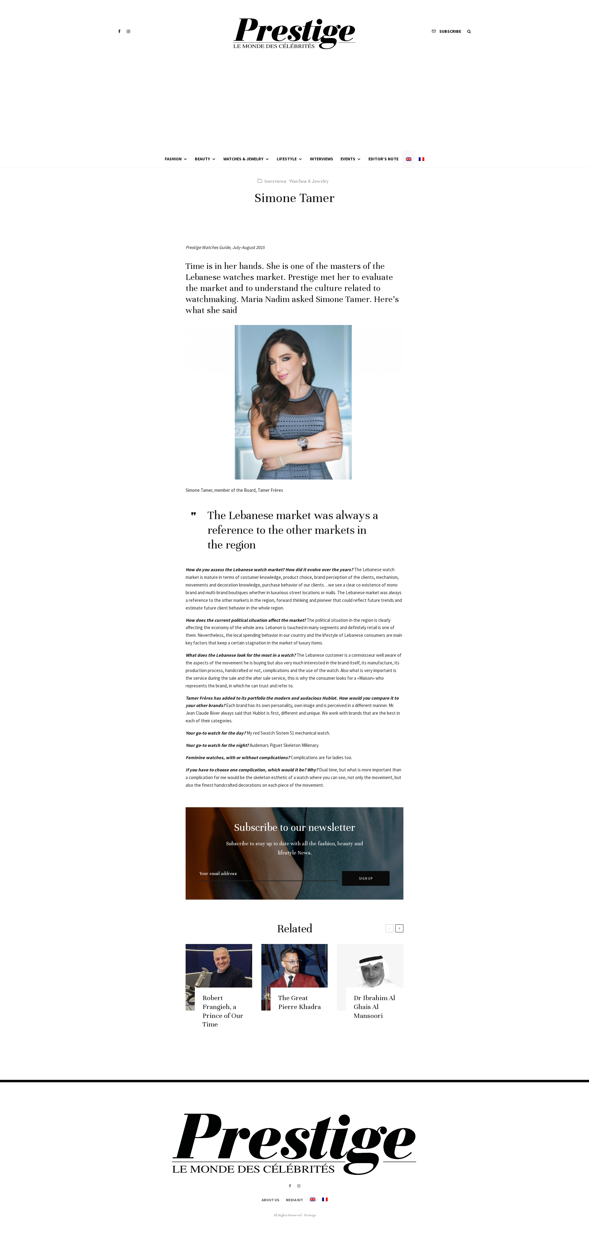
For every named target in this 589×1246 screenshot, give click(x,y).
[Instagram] (128, 31)
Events (348, 159)
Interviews (321, 159)
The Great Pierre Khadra (299, 1002)
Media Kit (294, 1200)
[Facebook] (119, 31)
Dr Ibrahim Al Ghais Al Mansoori (374, 1007)
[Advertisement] (294, 104)
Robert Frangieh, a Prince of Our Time (222, 1011)
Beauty (202, 159)
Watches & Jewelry (243, 159)
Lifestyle (287, 159)
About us (270, 1200)
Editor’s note (383, 159)
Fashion (173, 159)
